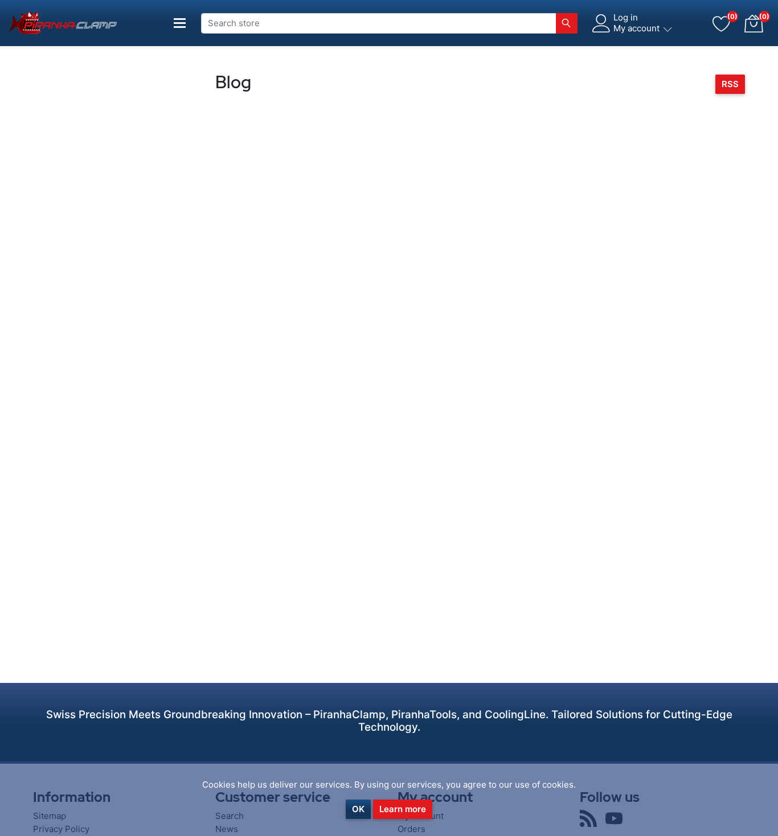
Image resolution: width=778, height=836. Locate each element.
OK (358, 809)
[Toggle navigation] (180, 23)
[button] (753, 23)
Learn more (402, 809)
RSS (730, 84)
